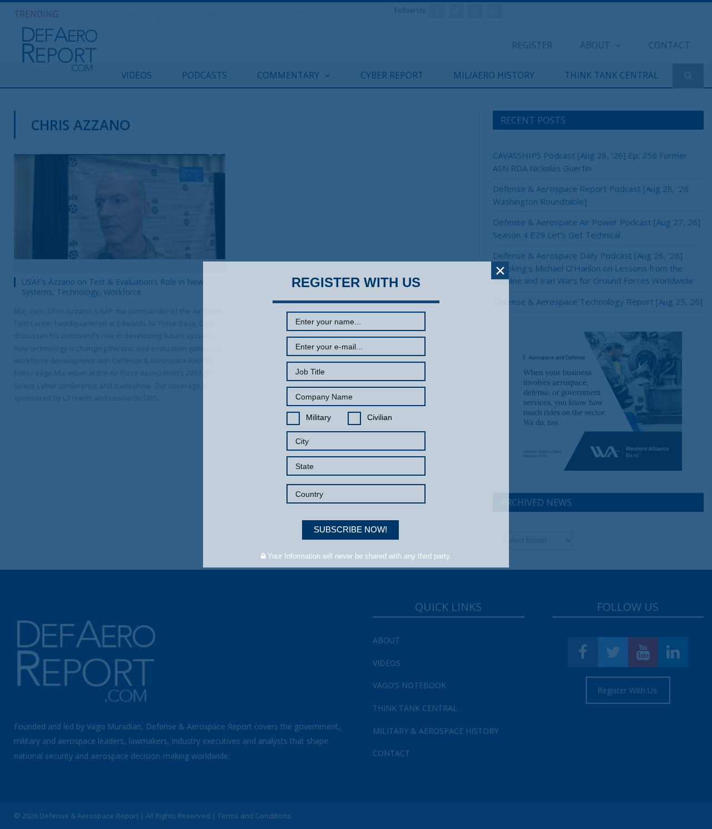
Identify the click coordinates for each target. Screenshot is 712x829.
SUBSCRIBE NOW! (350, 529)
